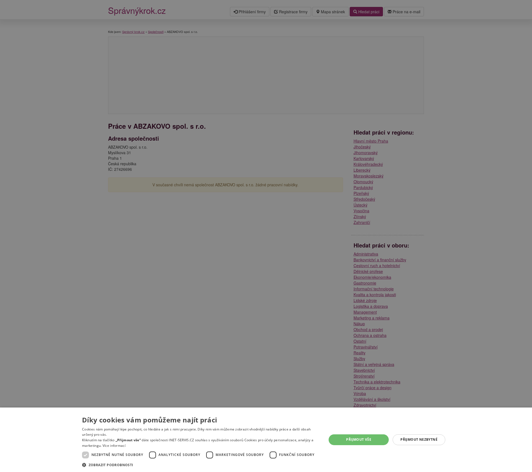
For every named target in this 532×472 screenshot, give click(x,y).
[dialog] (266, 439)
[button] (200, 464)
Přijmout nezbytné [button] (419, 439)
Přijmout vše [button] (358, 439)
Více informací (114, 445)
